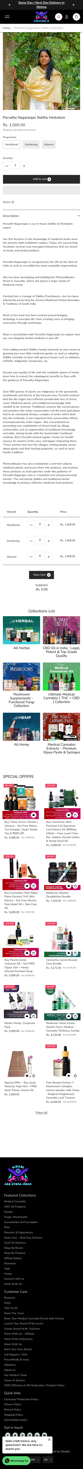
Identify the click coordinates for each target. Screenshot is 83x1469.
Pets (7, 1227)
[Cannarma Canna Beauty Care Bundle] (62, 939)
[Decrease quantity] (31, 525)
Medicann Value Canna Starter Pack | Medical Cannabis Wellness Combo (63, 1027)
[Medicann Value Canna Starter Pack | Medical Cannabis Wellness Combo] (62, 1002)
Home (6, 28)
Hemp (8, 1274)
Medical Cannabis (15, 1201)
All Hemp (21, 745)
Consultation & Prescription (21, 1222)
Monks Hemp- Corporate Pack (19, 1025)
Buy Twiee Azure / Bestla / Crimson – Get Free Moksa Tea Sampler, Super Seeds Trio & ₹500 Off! (21, 827)
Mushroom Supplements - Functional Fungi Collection (21, 700)
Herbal (8, 1212)
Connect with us (14, 1279)
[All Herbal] (21, 630)
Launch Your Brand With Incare (23, 1323)
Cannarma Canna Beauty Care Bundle (61, 962)
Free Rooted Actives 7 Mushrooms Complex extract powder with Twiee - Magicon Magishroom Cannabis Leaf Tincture (63, 1090)
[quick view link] (33, 815)
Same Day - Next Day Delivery (23, 1238)
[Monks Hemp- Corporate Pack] (21, 1002)
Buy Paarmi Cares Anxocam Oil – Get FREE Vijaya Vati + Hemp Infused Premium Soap (19, 965)
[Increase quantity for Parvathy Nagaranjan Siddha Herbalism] (24, 166)
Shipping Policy (13, 1415)
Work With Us (13, 1284)
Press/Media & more (16, 1359)
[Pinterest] (29, 1435)
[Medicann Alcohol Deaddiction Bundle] (62, 872)
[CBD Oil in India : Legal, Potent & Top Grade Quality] (61, 630)
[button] (41, 190)
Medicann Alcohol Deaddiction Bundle (58, 895)
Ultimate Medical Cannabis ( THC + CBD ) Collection (61, 698)
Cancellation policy (15, 1420)
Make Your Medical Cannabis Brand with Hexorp (34, 1318)
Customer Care (15, 1292)
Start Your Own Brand (17, 1349)
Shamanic (10, 1263)
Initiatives (10, 1365)
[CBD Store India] (41, 17)
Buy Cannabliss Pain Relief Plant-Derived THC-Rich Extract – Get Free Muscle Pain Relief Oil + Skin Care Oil (21, 900)
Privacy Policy (12, 1404)
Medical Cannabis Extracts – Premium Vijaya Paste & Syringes (61, 748)
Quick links (12, 1393)
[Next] (73, 5)
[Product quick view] (75, 815)
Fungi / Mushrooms (16, 1217)
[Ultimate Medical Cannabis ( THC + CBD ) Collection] (61, 676)
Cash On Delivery (15, 1243)
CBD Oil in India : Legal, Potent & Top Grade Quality (61, 652)
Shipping (7, 129)
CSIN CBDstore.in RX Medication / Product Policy (34, 1385)
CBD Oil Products (15, 1206)
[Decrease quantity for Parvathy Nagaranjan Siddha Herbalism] (7, 166)
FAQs (7, 1303)
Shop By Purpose (14, 1253)
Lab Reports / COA (15, 1354)
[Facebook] (7, 1435)
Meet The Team (14, 1313)
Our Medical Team (15, 1375)
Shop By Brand (13, 1248)
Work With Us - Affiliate (19, 1334)
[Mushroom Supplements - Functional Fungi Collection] (21, 676)
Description (11, 216)
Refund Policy (12, 1409)
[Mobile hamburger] (7, 17)
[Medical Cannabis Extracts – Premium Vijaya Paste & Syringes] (61, 727)
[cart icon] (76, 17)
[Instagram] (22, 1435)
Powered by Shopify (57, 1451)
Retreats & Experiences (18, 1232)
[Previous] (9, 5)
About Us (10, 1370)
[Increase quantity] (49, 525)
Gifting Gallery (13, 1258)
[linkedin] (37, 1435)
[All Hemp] (21, 727)
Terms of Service (14, 1380)
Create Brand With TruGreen (22, 1329)
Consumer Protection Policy (21, 1399)
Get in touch (13, 1428)
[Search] (58, 17)
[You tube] (44, 1435)
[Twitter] (15, 1435)
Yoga (7, 1268)
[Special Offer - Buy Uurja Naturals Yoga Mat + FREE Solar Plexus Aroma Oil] (21, 1061)
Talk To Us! (11, 1308)
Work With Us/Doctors (18, 1339)
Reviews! (9, 1298)
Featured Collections (20, 1195)
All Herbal (22, 648)
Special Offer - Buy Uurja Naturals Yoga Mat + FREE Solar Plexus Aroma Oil (20, 1086)
